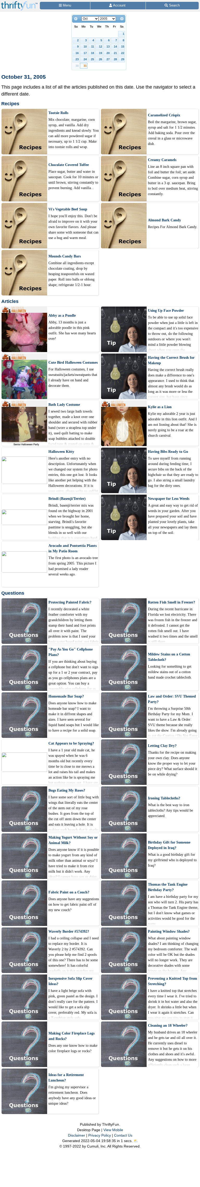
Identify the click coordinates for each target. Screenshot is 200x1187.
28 (115, 59)
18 (92, 53)
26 (100, 59)
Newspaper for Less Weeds (168, 499)
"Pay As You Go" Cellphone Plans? (70, 652)
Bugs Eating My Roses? (66, 790)
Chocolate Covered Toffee (68, 165)
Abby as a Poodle (62, 315)
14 (115, 46)
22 (122, 53)
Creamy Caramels (162, 160)
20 (108, 53)
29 (122, 59)
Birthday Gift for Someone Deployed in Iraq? (169, 845)
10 (85, 46)
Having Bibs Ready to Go (168, 452)
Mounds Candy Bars (64, 256)
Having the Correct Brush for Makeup (171, 360)
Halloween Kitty (61, 452)
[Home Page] (19, 3)
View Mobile (113, 1130)
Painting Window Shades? (169, 931)
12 (100, 46)
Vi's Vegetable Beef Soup (67, 209)
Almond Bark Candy (164, 220)
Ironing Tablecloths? (164, 798)
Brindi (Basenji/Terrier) (67, 499)
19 (100, 53)
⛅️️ (136, 1141)
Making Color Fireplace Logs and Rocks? (71, 1036)
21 (115, 53)
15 (122, 46)
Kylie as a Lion (160, 407)
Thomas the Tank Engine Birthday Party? (168, 887)
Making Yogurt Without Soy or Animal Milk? (73, 840)
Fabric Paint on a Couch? (68, 892)
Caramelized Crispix (164, 115)
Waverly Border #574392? (68, 931)
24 (85, 59)
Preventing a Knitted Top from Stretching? (172, 981)
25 (92, 59)
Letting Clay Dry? (162, 746)
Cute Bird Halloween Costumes (73, 362)
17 (85, 53)
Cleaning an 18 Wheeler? (168, 1025)
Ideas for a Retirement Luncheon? (66, 1077)
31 (85, 65)
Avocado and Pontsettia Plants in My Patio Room (72, 548)
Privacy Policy (99, 1135)
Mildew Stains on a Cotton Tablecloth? (169, 657)
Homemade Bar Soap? (66, 696)
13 (108, 46)
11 (92, 46)
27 (108, 59)
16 (77, 53)
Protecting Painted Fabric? (69, 602)
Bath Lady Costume (64, 405)
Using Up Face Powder (166, 311)
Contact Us (123, 1135)
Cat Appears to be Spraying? (71, 743)
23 (77, 59)
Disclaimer (76, 1135)
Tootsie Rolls (58, 113)
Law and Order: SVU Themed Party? (172, 699)
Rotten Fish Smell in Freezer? (171, 602)
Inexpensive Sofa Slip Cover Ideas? (70, 981)
